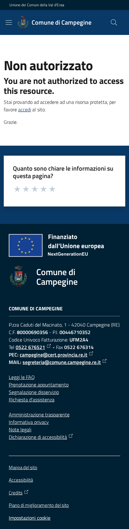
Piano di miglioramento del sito (39, 505)
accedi (24, 109)
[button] (114, 22)
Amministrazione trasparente (39, 414)
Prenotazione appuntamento (39, 384)
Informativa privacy (29, 422)
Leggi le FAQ (22, 377)
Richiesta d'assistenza (31, 399)
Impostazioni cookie (29, 518)
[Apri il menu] (9, 22)
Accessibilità (21, 479)
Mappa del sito (23, 467)
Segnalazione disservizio (34, 392)
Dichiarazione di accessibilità (38, 437)
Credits (16, 492)
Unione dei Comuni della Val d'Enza (36, 5)
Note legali (20, 429)
